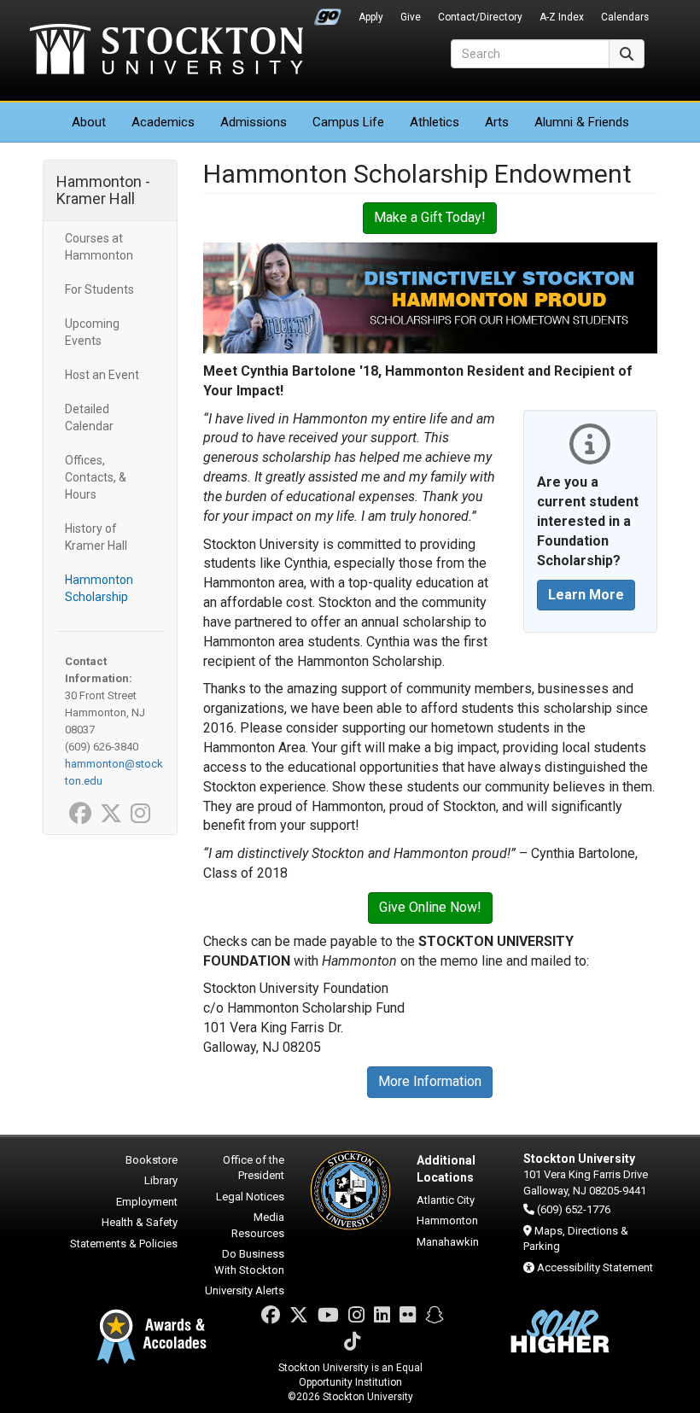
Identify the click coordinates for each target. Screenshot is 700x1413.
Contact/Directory (480, 17)
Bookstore (151, 1159)
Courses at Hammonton (99, 246)
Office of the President (253, 1167)
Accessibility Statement (595, 1267)
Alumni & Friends (581, 122)
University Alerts (244, 1290)
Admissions (253, 122)
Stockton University (166, 51)
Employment (147, 1201)
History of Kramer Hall (96, 537)
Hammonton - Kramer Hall (103, 189)
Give (410, 17)
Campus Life (348, 122)
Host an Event (102, 375)
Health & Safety (140, 1222)
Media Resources (257, 1225)
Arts (497, 122)
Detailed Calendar (89, 417)
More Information (429, 1081)
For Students (99, 289)
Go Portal (327, 13)
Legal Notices (250, 1196)
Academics (163, 122)
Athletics (434, 122)
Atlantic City (446, 1200)
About (89, 122)
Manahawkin (448, 1241)
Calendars (625, 17)
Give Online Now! (430, 907)
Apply (371, 17)
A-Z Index (562, 17)
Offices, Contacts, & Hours (95, 477)
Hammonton (447, 1220)
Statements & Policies (124, 1243)
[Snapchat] (434, 1315)
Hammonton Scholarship (99, 588)
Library (161, 1180)
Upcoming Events (92, 332)
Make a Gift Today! (430, 217)
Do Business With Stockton (249, 1261)
